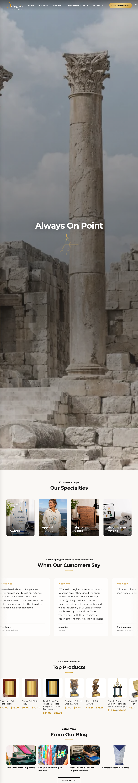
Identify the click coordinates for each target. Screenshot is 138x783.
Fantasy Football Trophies (115, 767)
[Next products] (133, 696)
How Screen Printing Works (20, 767)
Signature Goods (78, 5)
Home (31, 5)
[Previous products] (5, 696)
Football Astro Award (93, 702)
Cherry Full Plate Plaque (30, 702)
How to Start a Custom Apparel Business (82, 769)
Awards (43, 5)
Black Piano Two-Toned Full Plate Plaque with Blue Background (51, 705)
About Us (98, 5)
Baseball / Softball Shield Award (73, 702)
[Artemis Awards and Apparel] (14, 5)
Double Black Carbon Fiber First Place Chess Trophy (117, 704)
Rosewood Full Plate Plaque (7, 702)
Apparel (58, 5)
